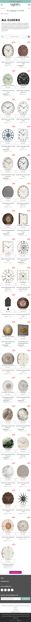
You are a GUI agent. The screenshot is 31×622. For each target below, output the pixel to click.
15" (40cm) (23, 85)
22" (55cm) (23, 365)
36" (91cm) (23, 420)
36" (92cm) (23, 392)
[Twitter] (5, 590)
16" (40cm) (8, 141)
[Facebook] (2, 590)
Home (2, 13)
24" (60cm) (26, 225)
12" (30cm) (8, 57)
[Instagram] (8, 590)
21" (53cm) (8, 198)
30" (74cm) (23, 309)
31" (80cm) (23, 477)
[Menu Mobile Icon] (1, 5)
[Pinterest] (12, 590)
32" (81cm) (8, 282)
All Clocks (6, 13)
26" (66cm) (8, 420)
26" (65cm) (8, 449)
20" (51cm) (26, 57)
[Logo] (15, 5)
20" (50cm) (23, 114)
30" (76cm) (11, 336)
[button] (21, 65)
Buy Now (8, 59)
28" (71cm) (8, 505)
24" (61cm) (23, 253)
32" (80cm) (8, 477)
